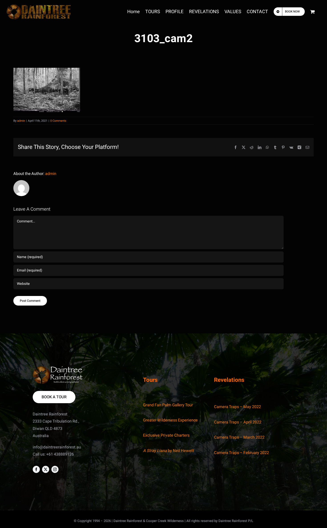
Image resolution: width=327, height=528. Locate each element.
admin (21, 121)
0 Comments (58, 121)
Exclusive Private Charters (166, 435)
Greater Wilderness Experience (170, 420)
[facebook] (36, 469)
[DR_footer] (58, 368)
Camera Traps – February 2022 (241, 453)
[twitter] (45, 469)
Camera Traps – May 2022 (237, 407)
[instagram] (55, 469)
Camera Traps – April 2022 (237, 422)
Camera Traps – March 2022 (239, 437)
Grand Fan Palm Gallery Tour (168, 405)
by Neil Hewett (168, 451)
